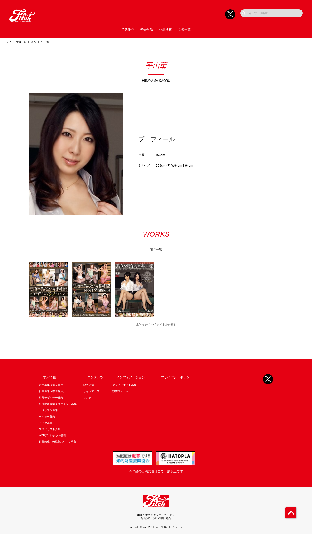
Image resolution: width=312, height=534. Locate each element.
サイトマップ (91, 391)
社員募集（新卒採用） (52, 384)
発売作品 (146, 29)
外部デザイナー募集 (51, 397)
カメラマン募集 (48, 410)
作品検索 (165, 29)
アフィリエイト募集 (124, 384)
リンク (87, 397)
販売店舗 (88, 384)
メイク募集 (45, 422)
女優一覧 (184, 29)
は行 (33, 41)
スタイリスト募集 (49, 429)
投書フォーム (120, 391)
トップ (7, 41)
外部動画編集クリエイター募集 (58, 403)
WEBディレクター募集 (52, 435)
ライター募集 (47, 416)
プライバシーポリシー (177, 377)
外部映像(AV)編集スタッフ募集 (57, 441)
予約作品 (127, 29)
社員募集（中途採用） (52, 391)
